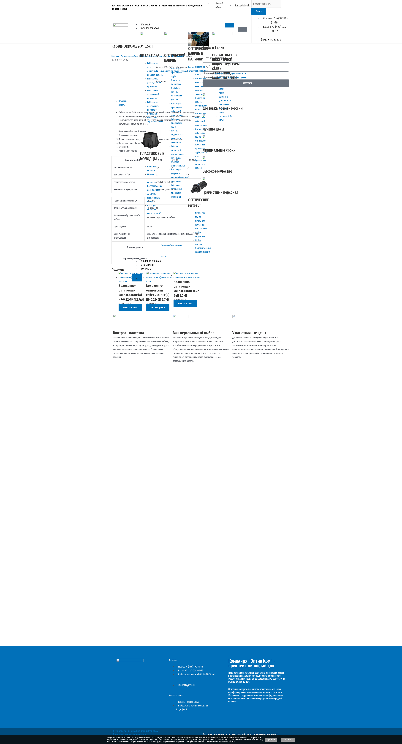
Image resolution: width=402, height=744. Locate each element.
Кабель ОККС (178, 56)
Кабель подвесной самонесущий (155, 56)
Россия (164, 256)
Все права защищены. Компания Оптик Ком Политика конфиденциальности (135, 733)
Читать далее (130, 307)
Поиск (259, 11)
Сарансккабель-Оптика (171, 245)
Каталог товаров (150, 28)
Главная (145, 24)
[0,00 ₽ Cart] (242, 29)
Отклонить (288, 739)
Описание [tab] (123, 101)
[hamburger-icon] (229, 25)
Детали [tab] (122, 105)
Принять (271, 739)
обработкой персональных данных (231, 77)
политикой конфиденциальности (230, 73)
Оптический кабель (130, 56)
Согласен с (225, 73)
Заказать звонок (271, 39)
